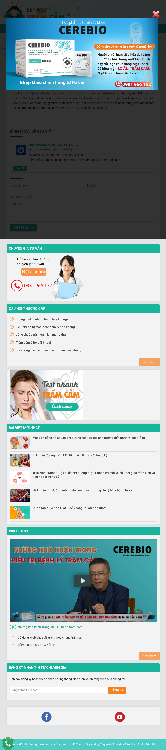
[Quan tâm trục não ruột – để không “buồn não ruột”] (20, 512)
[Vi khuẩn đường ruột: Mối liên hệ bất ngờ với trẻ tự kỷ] (20, 460)
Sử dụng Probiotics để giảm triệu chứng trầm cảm (51, 637)
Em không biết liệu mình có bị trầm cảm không (48, 350)
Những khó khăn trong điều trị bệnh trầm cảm (50, 627)
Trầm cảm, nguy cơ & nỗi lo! (36, 645)
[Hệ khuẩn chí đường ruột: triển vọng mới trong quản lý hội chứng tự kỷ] (20, 495)
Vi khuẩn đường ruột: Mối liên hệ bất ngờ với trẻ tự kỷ (70, 455)
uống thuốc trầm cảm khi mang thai (41, 334)
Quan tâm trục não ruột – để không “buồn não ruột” (69, 508)
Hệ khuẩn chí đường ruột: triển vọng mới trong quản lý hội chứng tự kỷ (82, 490)
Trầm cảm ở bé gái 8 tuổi (33, 342)
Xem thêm (149, 362)
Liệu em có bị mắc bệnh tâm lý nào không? (46, 327)
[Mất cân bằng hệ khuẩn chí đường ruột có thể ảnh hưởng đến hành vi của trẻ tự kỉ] (20, 442)
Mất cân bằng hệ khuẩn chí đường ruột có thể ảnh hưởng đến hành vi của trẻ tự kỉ (90, 438)
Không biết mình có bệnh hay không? (42, 319)
